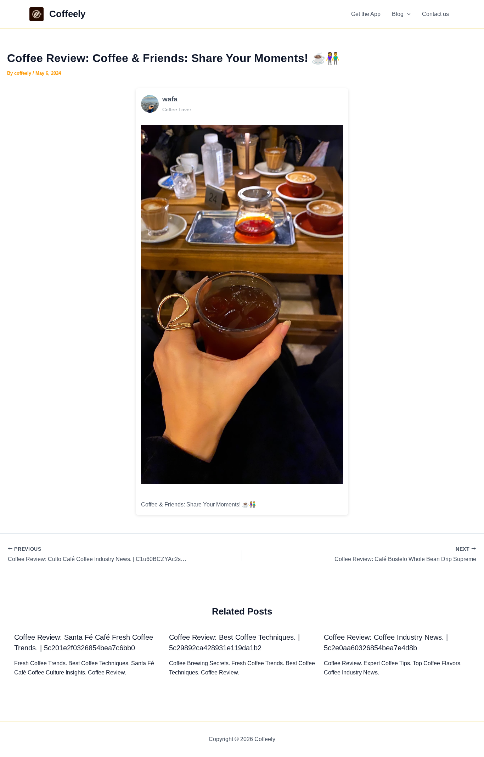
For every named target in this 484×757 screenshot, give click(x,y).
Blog (398, 14)
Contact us (435, 14)
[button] (407, 14)
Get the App (366, 14)
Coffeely (67, 14)
